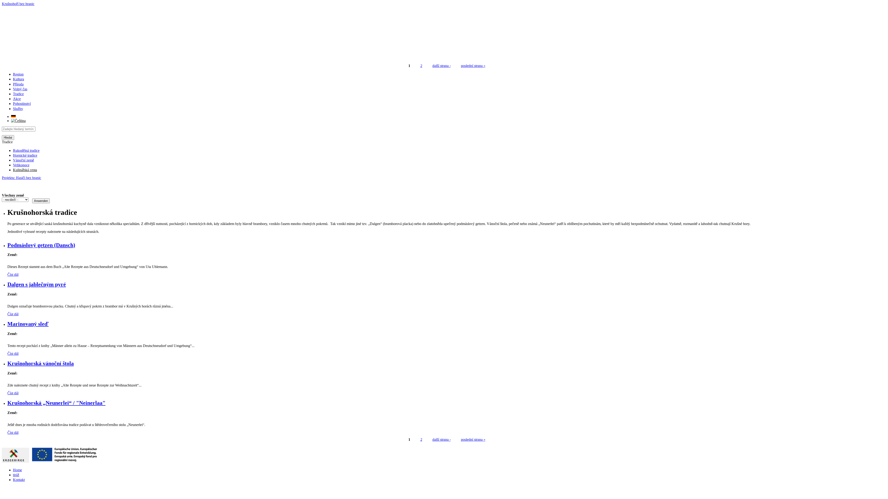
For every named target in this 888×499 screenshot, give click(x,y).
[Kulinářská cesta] (13, 117)
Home (17, 470)
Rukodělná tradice (26, 150)
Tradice (18, 94)
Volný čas (20, 89)
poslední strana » (473, 66)
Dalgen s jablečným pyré (36, 284)
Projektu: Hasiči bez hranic (21, 178)
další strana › (441, 66)
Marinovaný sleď (28, 324)
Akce (17, 99)
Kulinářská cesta (25, 170)
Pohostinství (22, 104)
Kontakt (19, 480)
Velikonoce (21, 165)
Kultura (18, 79)
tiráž (16, 475)
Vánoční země (23, 160)
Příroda (18, 84)
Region (18, 74)
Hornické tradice (25, 155)
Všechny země (13, 195)
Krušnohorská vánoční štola (40, 363)
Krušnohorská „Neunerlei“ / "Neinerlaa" (56, 403)
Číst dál (12, 275)
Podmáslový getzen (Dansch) (41, 245)
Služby (18, 109)
